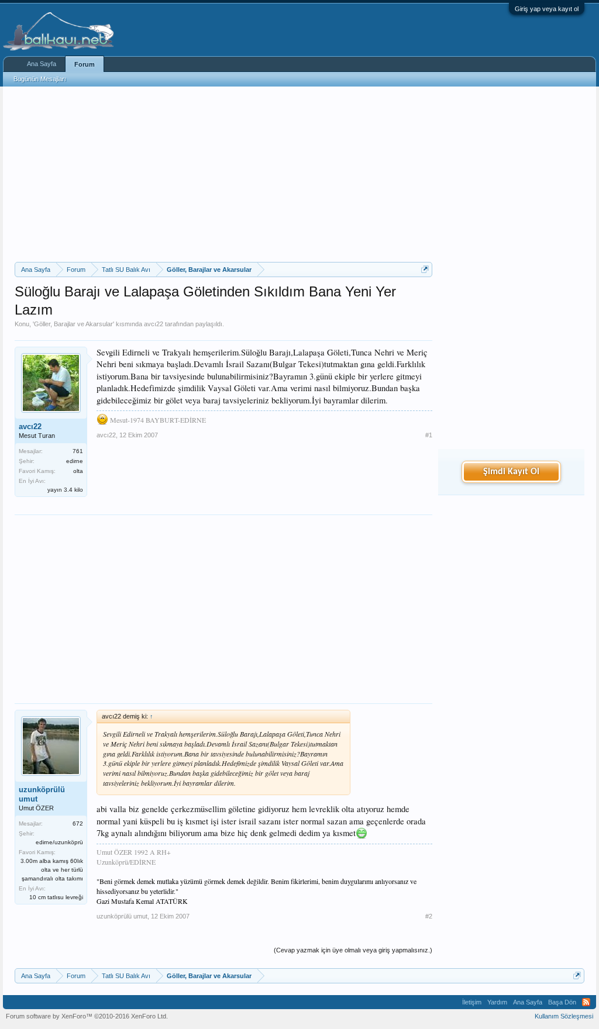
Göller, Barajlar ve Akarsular (73, 323)
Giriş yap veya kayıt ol (547, 8)
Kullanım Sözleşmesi (564, 1016)
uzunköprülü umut (42, 794)
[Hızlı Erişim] (425, 269)
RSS (586, 1002)
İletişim (471, 1002)
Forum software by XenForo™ (87, 1016)
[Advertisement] (223, 174)
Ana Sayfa (41, 63)
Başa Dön (562, 1002)
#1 (428, 434)
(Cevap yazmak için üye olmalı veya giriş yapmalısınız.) (353, 950)
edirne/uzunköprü (59, 842)
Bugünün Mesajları (39, 78)
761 (78, 451)
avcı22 (153, 323)
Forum (84, 64)
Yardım (497, 1002)
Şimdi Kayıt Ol (511, 471)
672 (78, 823)
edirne (74, 461)
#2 (428, 916)
